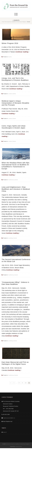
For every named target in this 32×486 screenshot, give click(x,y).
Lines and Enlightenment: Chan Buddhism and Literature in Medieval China (16, 189)
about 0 (5, 432)
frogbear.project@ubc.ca (9, 418)
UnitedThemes (19, 446)
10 (25, 382)
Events (10, 56)
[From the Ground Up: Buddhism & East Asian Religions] (16, 6)
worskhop (10, 238)
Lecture (10, 93)
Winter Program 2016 (10, 43)
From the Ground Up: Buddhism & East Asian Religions (14, 21)
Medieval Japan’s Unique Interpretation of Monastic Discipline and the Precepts (15, 103)
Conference (11, 179)
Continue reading (22, 52)
